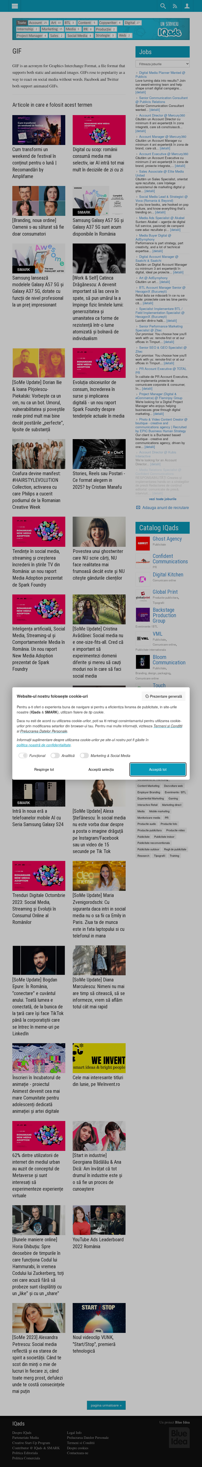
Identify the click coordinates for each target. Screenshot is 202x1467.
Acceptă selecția (101, 769)
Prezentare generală (166, 696)
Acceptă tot (158, 769)
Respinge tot (44, 769)
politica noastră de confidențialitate (44, 744)
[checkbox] (31, 755)
